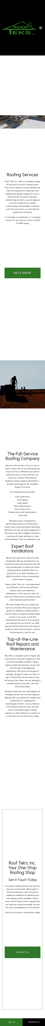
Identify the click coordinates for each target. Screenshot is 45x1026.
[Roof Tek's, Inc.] (19, 27)
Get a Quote (22, 274)
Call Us (11, 1022)
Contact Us (22, 958)
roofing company (31, 468)
